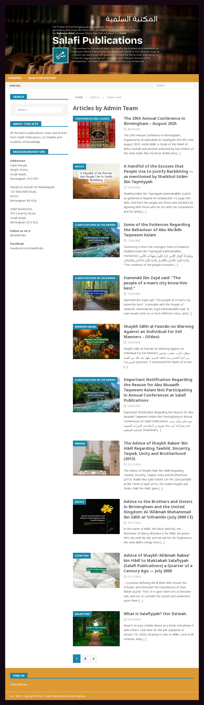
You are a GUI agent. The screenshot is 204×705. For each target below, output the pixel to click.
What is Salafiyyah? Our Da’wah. (155, 613)
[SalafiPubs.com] (102, 72)
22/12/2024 (133, 464)
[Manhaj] (96, 458)
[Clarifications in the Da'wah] (96, 239)
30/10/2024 (133, 619)
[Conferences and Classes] (96, 134)
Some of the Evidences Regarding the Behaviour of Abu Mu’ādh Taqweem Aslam (157, 230)
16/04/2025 (133, 187)
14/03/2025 (133, 406)
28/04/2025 (133, 129)
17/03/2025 (133, 240)
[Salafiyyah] (96, 628)
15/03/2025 (133, 294)
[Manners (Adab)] (96, 341)
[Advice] (96, 181)
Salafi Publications (42, 78)
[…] (178, 153)
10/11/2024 (133, 522)
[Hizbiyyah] (96, 570)
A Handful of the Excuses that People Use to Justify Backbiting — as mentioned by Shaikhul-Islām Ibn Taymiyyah (158, 173)
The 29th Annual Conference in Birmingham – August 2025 (154, 121)
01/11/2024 (133, 576)
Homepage (15, 78)
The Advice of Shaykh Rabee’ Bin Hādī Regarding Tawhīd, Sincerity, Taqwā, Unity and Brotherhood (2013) (157, 450)
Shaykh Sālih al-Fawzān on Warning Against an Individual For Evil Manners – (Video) (159, 331)
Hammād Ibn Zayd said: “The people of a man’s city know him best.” (155, 283)
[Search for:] (174, 85)
